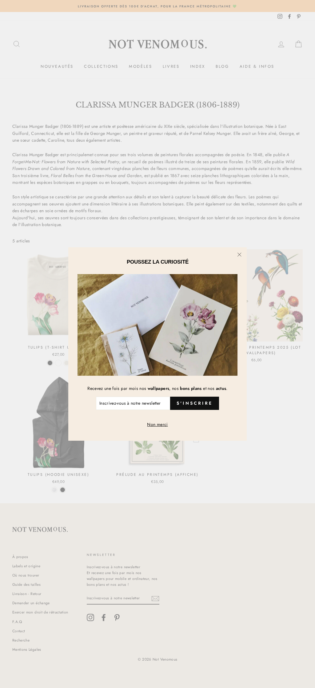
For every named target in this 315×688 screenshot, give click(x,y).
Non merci (157, 424)
